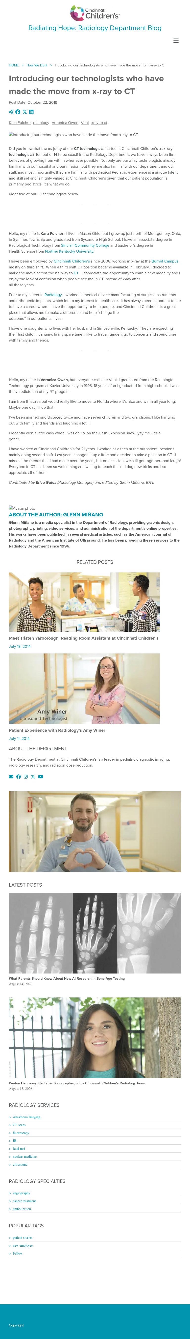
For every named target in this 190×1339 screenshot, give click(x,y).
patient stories (22, 1237)
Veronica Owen (65, 122)
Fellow (18, 1253)
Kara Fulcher (20, 122)
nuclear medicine (25, 1156)
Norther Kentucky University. (69, 251)
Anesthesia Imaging (26, 1117)
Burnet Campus (165, 261)
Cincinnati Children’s (72, 261)
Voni (85, 122)
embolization (22, 1208)
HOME (14, 65)
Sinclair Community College (85, 245)
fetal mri (19, 1148)
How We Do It (36, 65)
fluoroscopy (21, 1132)
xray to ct (99, 122)
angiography (21, 1193)
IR (14, 1140)
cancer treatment (24, 1200)
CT (76, 273)
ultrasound (20, 1164)
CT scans (19, 1124)
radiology (41, 122)
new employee (23, 1245)
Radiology (53, 295)
